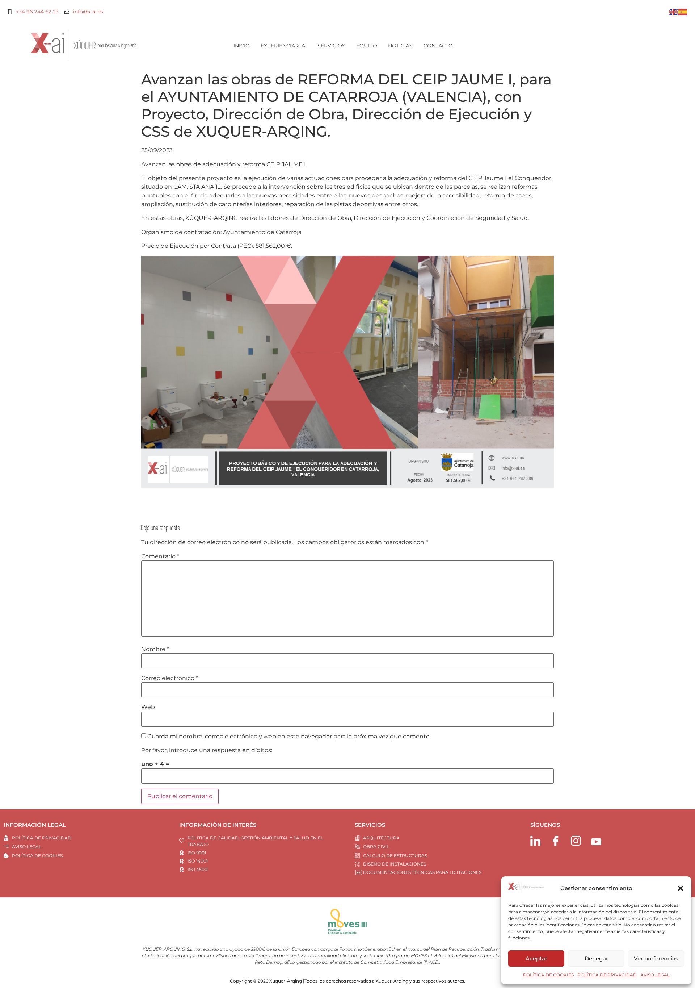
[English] (673, 11)
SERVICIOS (331, 45)
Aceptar (536, 958)
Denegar (596, 958)
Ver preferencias (656, 958)
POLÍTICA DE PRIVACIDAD (607, 974)
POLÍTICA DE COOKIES (548, 974)
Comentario (160, 556)
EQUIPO (366, 45)
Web (148, 707)
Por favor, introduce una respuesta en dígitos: (206, 750)
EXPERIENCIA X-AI (284, 45)
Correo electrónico (169, 678)
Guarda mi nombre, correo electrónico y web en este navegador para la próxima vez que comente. (289, 736)
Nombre (155, 649)
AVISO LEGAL (655, 974)
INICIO (241, 45)
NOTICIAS (400, 45)
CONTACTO (438, 45)
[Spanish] (683, 11)
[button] (680, 888)
